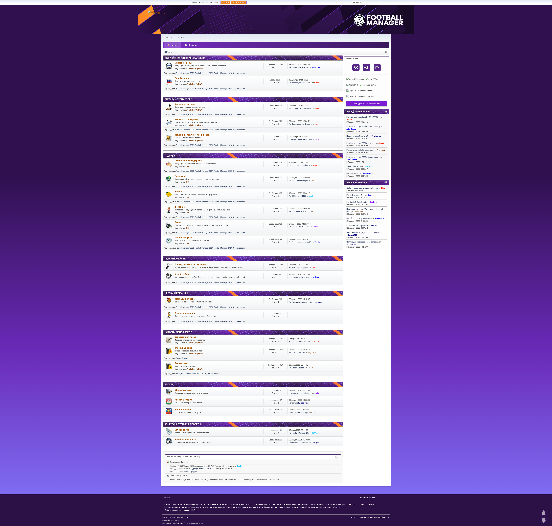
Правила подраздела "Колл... (301, 139)
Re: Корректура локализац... (300, 83)
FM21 (194, 374)
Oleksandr (380, 218)
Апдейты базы (182, 274)
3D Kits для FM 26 (354, 166)
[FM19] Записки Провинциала (359, 218)
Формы (178, 191)
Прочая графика (183, 237)
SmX (317, 139)
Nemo (349, 119)
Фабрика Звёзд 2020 (185, 439)
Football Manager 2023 (223, 73)
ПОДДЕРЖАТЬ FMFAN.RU (366, 103)
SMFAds (165, 520)
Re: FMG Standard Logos (298, 181)
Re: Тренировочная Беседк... (300, 124)
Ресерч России (183, 409)
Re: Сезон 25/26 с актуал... (299, 277)
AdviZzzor (351, 129)
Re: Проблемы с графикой (299, 165)
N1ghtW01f (199, 69)
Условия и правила (374, 517)
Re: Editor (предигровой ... (299, 268)
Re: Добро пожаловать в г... (300, 342)
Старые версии (239, 73)
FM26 (178, 374)
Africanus (376, 136)
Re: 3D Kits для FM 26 (297, 196)
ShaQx (239, 466)
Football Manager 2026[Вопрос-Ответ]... (363, 126)
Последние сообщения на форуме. (183, 472)
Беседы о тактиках (185, 104)
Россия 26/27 (352, 174)
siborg (381, 143)
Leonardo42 (367, 174)
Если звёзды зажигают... (299, 443)
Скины (178, 222)
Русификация (182, 78)
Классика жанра (183, 348)
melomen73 (351, 159)
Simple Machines (182, 517)
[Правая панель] (386, 52)
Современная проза (185, 337)
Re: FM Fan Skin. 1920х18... (299, 227)
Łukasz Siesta (303, 403)
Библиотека (181, 363)
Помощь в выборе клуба (357, 136)
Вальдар (315, 443)
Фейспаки (180, 207)
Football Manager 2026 (185, 73)
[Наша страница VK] (356, 67)
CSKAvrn (315, 433)
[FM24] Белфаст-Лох (355, 195)
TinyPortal (354, 517)
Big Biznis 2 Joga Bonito (356, 202)
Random (292, 403)
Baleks (317, 242)
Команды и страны (185, 299)
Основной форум (183, 63)
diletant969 (351, 235)
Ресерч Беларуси (184, 399)
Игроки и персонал (185, 313)
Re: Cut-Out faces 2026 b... (299, 211)
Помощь (363, 517)
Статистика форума (178, 462)
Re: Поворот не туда (297, 352)
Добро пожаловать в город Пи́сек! (362, 188)
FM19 (204, 374)
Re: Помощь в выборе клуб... (300, 302)
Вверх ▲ (386, 517)
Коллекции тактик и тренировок (192, 135)
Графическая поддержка (188, 160)
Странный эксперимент (357, 225)
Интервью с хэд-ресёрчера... (300, 393)
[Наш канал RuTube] (377, 67)
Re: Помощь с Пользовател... (300, 109)
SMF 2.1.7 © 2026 (168, 517)
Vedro (373, 225)
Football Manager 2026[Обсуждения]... (362, 157)
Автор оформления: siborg (193, 523)
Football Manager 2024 (204, 73)
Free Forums (175, 520)
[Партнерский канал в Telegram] (366, 67)
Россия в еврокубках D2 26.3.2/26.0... (362, 117)
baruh (367, 166)
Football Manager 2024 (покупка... (360, 143)
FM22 (188, 374)
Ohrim (316, 393)
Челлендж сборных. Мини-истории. (362, 242)
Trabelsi (381, 150)
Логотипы (180, 176)
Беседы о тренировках (187, 119)
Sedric (371, 195)
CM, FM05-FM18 (213, 374)
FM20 (199, 374)
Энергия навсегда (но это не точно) (362, 232)
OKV (187, 167)
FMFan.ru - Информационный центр (184, 457)
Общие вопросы (183, 390)
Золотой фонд (182, 358)
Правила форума (366, 504)
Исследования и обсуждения (190, 264)
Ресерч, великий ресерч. (299, 413)
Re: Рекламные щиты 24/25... (300, 242)
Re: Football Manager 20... (299, 67)
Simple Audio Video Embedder (172, 523)
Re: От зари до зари (297, 368)
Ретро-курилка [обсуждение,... (360, 150)
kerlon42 (316, 277)
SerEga (373, 202)
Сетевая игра (182, 430)
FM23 (183, 374)
